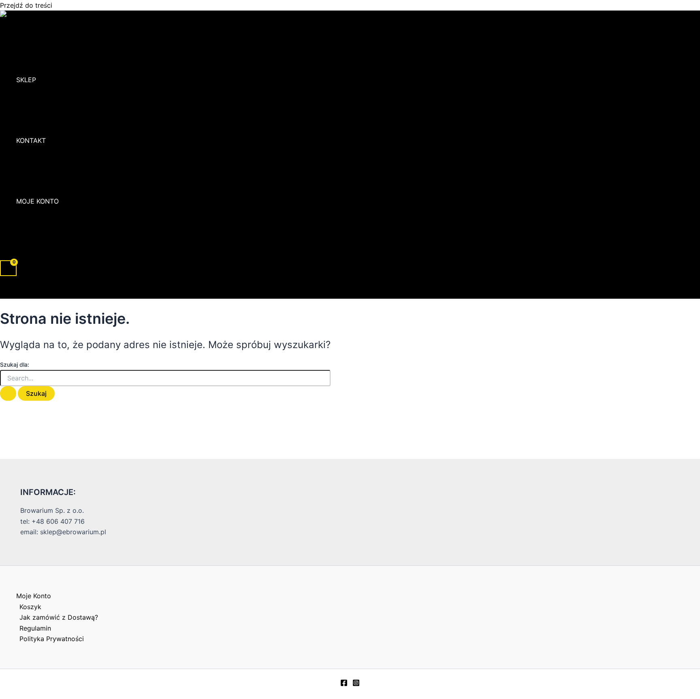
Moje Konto (37, 201)
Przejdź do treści (26, 5)
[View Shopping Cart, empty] (8, 268)
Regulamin (35, 628)
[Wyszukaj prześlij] (8, 393)
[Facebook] (344, 684)
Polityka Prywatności (51, 639)
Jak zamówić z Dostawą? (58, 617)
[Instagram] (356, 684)
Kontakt (31, 140)
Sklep (26, 80)
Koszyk (30, 607)
